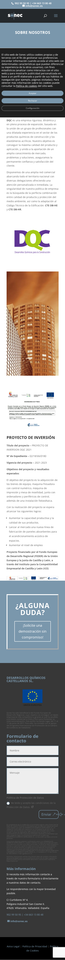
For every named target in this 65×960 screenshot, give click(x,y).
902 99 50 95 (14, 914)
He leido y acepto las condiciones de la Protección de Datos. (31, 805)
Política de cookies (26, 86)
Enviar (46, 814)
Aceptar (32, 93)
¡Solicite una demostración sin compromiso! (32, 631)
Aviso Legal (13, 946)
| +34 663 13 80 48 (32, 914)
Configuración (32, 108)
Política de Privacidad (34, 946)
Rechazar (32, 100)
